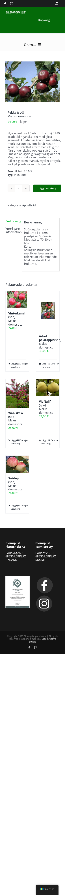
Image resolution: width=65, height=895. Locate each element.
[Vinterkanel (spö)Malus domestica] (17, 299)
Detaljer (23, 363)
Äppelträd (29, 205)
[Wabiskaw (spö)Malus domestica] (17, 393)
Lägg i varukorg (47, 188)
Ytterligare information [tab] (12, 230)
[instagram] (11, 3)
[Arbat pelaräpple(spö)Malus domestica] (47, 311)
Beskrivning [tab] (12, 221)
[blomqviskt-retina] (15, 12)
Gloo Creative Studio (42, 640)
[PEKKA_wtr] (32, 81)
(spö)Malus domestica (50, 341)
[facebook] (5, 3)
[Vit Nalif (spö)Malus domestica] (47, 387)
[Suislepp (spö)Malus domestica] (17, 464)
